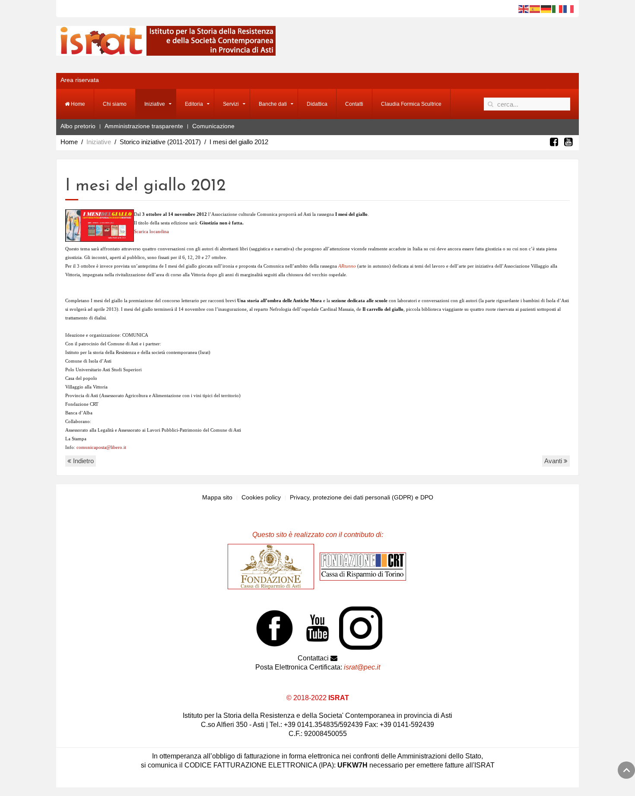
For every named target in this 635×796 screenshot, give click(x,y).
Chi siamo (115, 104)
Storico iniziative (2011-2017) (160, 141)
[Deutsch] (546, 9)
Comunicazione (213, 126)
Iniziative (154, 104)
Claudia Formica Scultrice (411, 104)
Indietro (82, 460)
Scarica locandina (151, 231)
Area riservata (79, 79)
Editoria (194, 104)
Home (77, 104)
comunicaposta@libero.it (101, 447)
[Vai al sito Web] (273, 566)
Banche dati (273, 104)
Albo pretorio (77, 126)
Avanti (554, 460)
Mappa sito (217, 497)
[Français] (569, 9)
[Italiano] (557, 9)
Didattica (317, 104)
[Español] (535, 9)
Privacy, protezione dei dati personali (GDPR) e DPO (361, 497)
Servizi (231, 104)
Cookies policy (261, 497)
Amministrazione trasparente (144, 126)
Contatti (354, 104)
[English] (524, 9)
